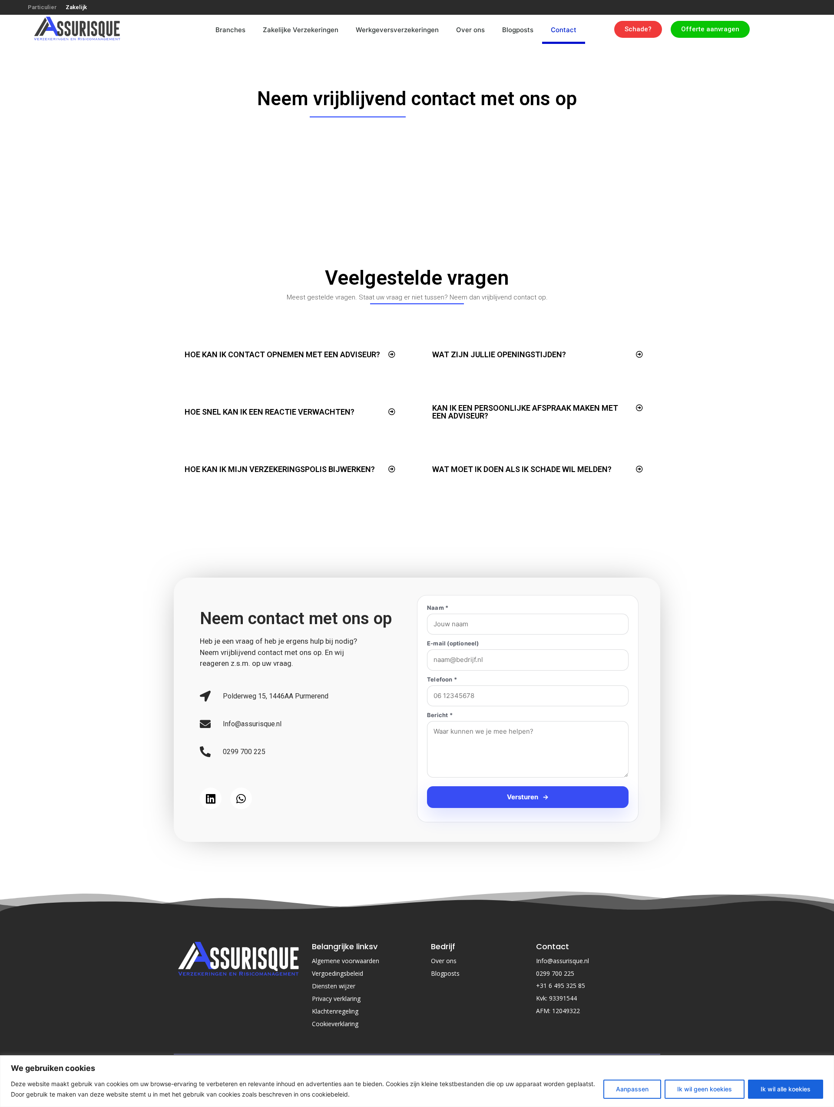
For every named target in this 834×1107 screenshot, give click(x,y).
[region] (417, 1081)
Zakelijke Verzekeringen (300, 30)
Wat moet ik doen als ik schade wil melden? (522, 469)
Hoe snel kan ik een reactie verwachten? (269, 411)
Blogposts (517, 30)
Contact (563, 30)
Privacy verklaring (336, 1038)
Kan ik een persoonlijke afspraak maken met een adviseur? (525, 411)
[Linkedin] (211, 818)
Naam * (437, 608)
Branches (230, 30)
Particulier (42, 7)
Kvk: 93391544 (556, 1038)
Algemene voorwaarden (345, 1001)
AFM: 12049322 (558, 1051)
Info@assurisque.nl (562, 1001)
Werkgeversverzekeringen (397, 30)
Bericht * (440, 715)
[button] (290, 354)
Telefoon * (442, 679)
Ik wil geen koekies (704, 1089)
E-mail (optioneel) (453, 643)
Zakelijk (76, 7)
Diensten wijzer (333, 1026)
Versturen (528, 837)
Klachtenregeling (335, 1051)
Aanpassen (632, 1089)
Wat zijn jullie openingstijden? (499, 354)
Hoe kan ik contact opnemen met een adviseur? (282, 354)
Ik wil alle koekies (786, 1089)
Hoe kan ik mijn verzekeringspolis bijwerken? (280, 469)
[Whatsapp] (241, 818)
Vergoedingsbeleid (337, 1013)
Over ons (470, 30)
